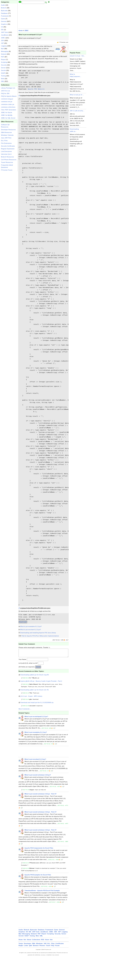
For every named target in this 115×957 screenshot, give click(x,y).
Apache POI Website (36, 89)
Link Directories (6, 151)
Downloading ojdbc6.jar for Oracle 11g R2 (34, 675)
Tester (21, 943)
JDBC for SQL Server (8, 118)
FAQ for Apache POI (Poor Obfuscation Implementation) (40, 636)
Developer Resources (8, 129)
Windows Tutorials (7, 135)
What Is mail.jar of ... (77, 94)
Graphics (4, 24)
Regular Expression (7, 148)
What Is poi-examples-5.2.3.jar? (31, 626)
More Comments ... (25, 709)
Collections (36, 939)
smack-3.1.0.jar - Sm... (77, 56)
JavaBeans (5, 35)
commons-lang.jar (7, 99)
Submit (38, 667)
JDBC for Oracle (6, 112)
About (29, 939)
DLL (48, 943)
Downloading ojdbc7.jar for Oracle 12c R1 (34, 690)
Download (23, 622)
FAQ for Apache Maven (9, 96)
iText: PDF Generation (8, 110)
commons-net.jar (6, 101)
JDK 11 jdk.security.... (77, 110)
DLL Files (4, 140)
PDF (2, 57)
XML (2, 81)
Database (4, 13)
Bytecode (4, 10)
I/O (2, 27)
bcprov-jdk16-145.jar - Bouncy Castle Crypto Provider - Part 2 (41, 681)
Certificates (59, 943)
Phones (42, 945)
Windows (39, 943)
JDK (2, 40)
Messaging (4, 51)
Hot (25, 939)
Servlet (3, 70)
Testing (3, 76)
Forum (57, 945)
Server (3, 67)
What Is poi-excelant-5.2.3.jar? (30, 629)
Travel (48, 945)
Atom (47, 939)
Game (3, 18)
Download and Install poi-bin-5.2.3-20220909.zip (36, 702)
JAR (45, 943)
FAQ (52, 945)
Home (21, 30)
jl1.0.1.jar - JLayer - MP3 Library (31, 696)
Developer (27, 943)
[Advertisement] (9, 197)
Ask (51, 939)
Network (4, 54)
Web (2, 78)
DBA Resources (6, 132)
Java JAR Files (6, 138)
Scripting (4, 62)
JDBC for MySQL (7, 115)
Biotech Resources (7, 157)
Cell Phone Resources (8, 159)
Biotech (3, 8)
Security (4, 65)
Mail (2, 48)
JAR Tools (4, 32)
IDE (2, 29)
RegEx (21, 945)
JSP (2, 43)
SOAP (3, 73)
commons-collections (8, 107)
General (3, 21)
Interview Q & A (6, 154)
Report (3, 59)
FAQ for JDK (5, 93)
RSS (42, 939)
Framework (5, 16)
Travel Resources (7, 162)
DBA (33, 943)
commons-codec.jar (7, 104)
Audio (3, 5)
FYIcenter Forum (6, 170)
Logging (4, 46)
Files (53, 943)
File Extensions (6, 143)
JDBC (3, 38)
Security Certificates (8, 146)
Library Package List (8, 88)
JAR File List (5, 91)
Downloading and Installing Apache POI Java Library (38, 632)
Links (26, 945)
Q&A (30, 945)
